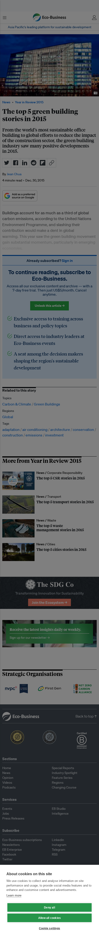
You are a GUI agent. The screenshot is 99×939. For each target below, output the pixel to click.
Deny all (49, 907)
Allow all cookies (49, 918)
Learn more (13, 895)
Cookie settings (49, 928)
